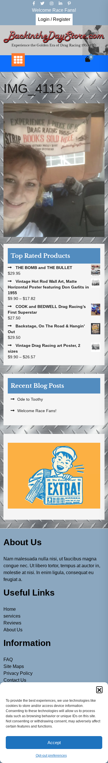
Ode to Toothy (30, 399)
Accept (54, 742)
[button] (99, 689)
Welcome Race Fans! (36, 410)
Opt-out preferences (51, 756)
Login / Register (54, 19)
